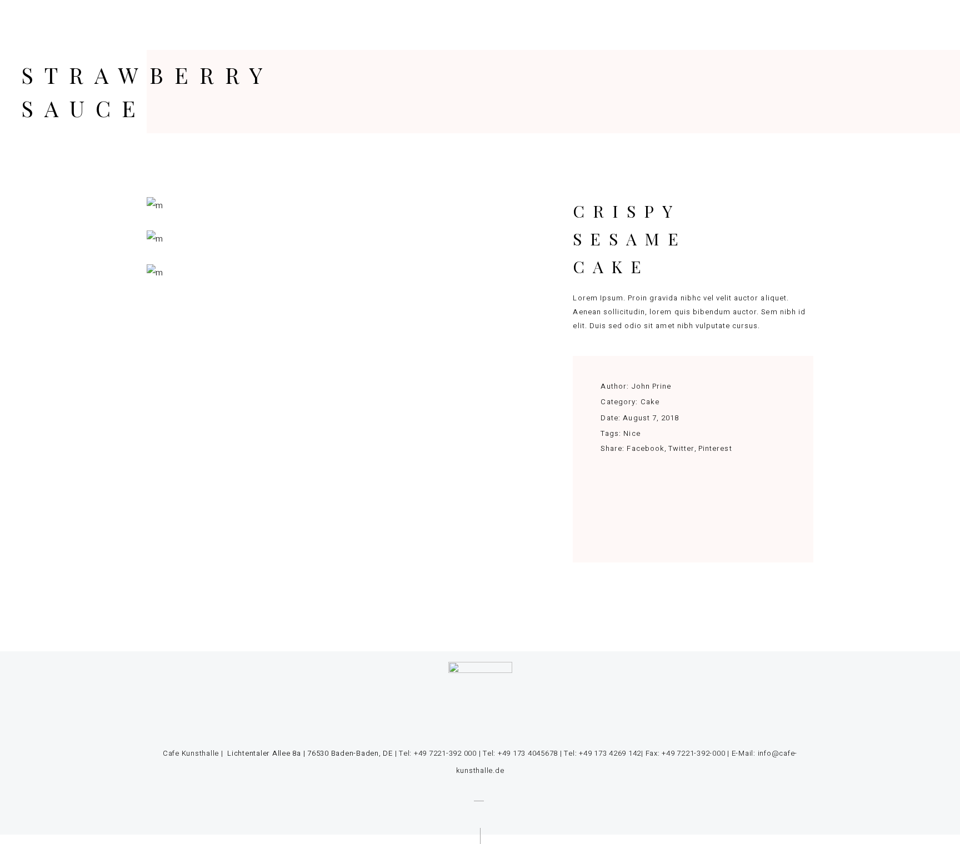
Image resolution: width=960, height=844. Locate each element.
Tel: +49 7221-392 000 (438, 753)
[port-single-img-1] (337, 272)
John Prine (651, 386)
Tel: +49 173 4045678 (520, 753)
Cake (650, 401)
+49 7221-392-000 (693, 753)
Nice (631, 433)
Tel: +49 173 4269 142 (602, 753)
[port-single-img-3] (337, 205)
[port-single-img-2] (337, 238)
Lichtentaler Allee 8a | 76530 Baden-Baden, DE (309, 753)
